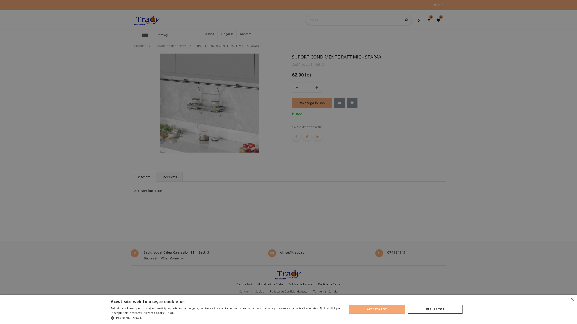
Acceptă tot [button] (377, 309)
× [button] (572, 299)
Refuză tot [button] (435, 309)
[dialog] (288, 309)
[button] (225, 318)
